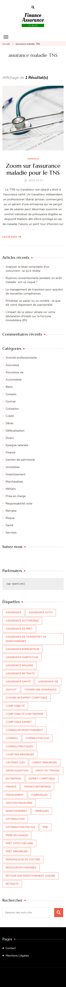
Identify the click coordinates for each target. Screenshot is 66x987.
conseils (12, 738)
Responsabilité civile (19, 503)
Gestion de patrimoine (20, 460)
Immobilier (13, 467)
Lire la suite (9, 237)
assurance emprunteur (22, 649)
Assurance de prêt (19, 628)
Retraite (11, 511)
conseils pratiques (19, 746)
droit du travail (48, 770)
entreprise (13, 778)
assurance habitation (22, 657)
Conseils (11, 394)
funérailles (39, 795)
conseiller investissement (24, 730)
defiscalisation (17, 770)
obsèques (42, 811)
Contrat (11, 401)
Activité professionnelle (21, 358)
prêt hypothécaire (19, 843)
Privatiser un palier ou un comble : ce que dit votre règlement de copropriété (33, 303)
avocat (11, 689)
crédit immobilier (44, 762)
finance (11, 786)
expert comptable (42, 778)
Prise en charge (16, 496)
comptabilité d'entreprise (24, 714)
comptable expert (19, 722)
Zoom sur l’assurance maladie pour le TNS (33, 169)
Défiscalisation (15, 431)
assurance (13, 612)
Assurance (33, 159)
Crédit (10, 416)
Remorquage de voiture (23, 859)
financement (15, 795)
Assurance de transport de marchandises (26, 639)
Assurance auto (41, 612)
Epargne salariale (17, 445)
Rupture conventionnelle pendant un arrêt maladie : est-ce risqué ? (34, 280)
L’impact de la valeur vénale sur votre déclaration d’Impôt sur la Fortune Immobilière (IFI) (30, 316)
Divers (10, 438)
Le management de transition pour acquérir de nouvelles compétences (34, 291)
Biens (9, 387)
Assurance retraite (20, 673)
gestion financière (19, 803)
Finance (10, 452)
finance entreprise (37, 786)
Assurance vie (15, 372)
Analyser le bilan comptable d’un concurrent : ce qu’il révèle (27, 269)
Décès (9, 423)
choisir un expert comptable (26, 697)
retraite (12, 884)
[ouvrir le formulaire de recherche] (33, 7)
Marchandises (14, 482)
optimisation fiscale (20, 827)
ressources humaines (21, 867)
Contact (11, 948)
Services (11, 532)
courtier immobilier (20, 754)
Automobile (13, 379)
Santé (9, 525)
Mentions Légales (17, 956)
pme (45, 827)
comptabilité (15, 706)
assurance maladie (19, 665)
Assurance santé (18, 681)
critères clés (15, 762)
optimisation (15, 819)
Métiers (11, 489)
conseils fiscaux (37, 738)
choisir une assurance (40, 689)
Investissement (15, 474)
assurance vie (48, 681)
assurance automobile (22, 620)
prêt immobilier (17, 851)
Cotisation (12, 409)
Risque (10, 518)
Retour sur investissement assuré (30, 876)
